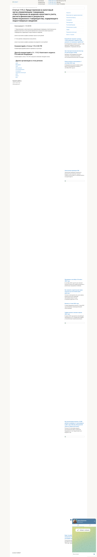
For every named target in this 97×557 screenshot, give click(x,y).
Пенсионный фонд (71, 17)
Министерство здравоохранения (74, 15)
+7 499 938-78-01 (52, 2)
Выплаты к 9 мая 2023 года (72, 303)
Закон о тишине (70, 34)
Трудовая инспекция (71, 32)
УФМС (67, 29)
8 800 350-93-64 (52, 0)
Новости (68, 12)
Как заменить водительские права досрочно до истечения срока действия (74, 291)
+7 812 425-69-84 (52, 4)
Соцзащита (69, 20)
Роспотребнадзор (70, 24)
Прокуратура (69, 22)
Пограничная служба (71, 27)
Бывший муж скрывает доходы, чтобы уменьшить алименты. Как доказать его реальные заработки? (74, 40)
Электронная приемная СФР (72, 170)
